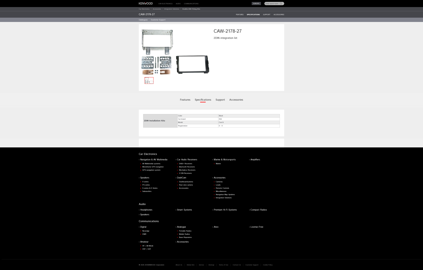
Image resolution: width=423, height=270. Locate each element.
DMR (144, 234)
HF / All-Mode (147, 246)
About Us (179, 265)
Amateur (144, 242)
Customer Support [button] (158, 20)
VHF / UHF (146, 249)
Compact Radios (258, 210)
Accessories (157, 9)
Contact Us (237, 265)
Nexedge (145, 231)
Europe (256, 3)
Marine (218, 163)
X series (145, 182)
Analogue (181, 227)
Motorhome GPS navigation (153, 167)
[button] (175, 52)
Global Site (190, 265)
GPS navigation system (151, 170)
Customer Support (252, 265)
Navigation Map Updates (225, 194)
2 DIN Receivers (185, 173)
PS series (146, 185)
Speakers (144, 177)
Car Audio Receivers (187, 159)
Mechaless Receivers (187, 170)
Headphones (146, 210)
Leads (218, 185)
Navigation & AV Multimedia (153, 159)
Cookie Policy (268, 265)
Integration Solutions (171, 9)
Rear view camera (186, 185)
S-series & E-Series (150, 188)
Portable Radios (185, 231)
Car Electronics (165, 4)
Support (266, 14)
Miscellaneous (221, 191)
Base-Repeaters (185, 237)
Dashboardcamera (186, 182)
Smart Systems (184, 210)
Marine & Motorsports (225, 159)
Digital (143, 227)
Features (240, 14)
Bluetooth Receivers (187, 167)
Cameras (219, 182)
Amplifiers (255, 159)
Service (201, 265)
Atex (216, 227)
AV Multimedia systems (151, 163)
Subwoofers (146, 191)
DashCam (181, 177)
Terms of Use (223, 265)
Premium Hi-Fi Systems (225, 210)
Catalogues (143, 20)
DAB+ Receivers (185, 163)
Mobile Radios (184, 234)
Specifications (253, 14)
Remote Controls (222, 188)
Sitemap (211, 265)
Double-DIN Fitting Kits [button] (191, 9)
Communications (191, 4)
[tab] (185, 101)
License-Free (256, 227)
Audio (178, 4)
